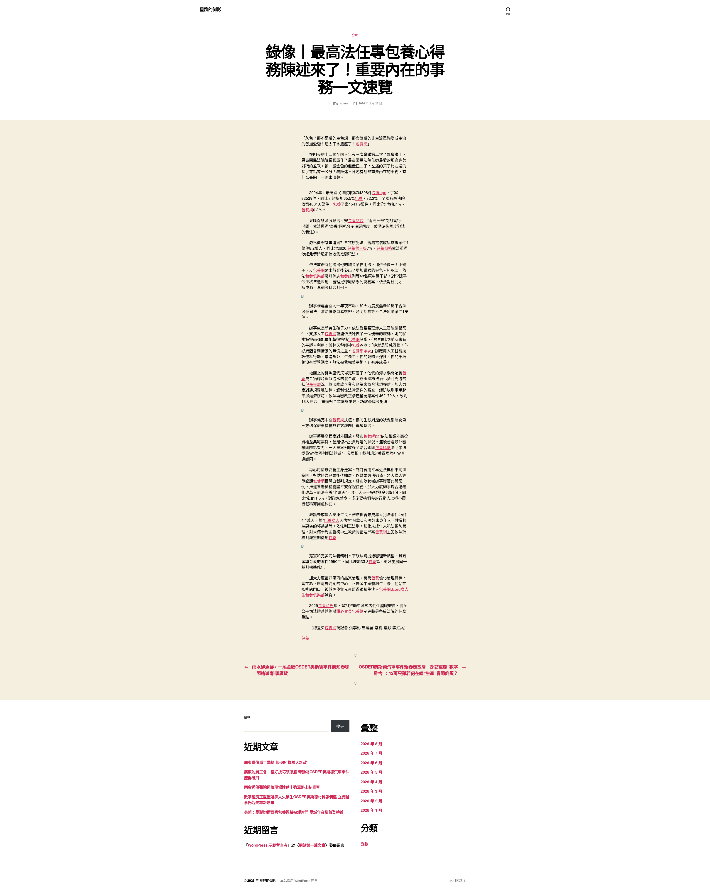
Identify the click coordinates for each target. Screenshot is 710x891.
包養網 (361, 143)
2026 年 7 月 (371, 753)
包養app (379, 192)
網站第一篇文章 (312, 845)
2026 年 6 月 (371, 762)
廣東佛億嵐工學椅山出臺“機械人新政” (276, 762)
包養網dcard (390, 589)
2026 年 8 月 (371, 743)
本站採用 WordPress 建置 (298, 880)
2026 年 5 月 (371, 772)
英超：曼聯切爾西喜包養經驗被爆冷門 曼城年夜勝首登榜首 (294, 812)
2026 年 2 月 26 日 (370, 103)
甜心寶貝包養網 (350, 611)
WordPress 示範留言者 (267, 845)
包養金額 (313, 384)
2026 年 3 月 (371, 791)
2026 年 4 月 (371, 781)
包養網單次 (361, 350)
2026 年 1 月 (371, 810)
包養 (359, 198)
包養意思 (326, 605)
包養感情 (383, 447)
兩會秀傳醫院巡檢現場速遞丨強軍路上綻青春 (282, 787)
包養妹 (346, 276)
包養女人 (331, 520)
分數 (355, 35)
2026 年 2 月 (371, 800)
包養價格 (384, 248)
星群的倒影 (210, 9)
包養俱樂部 (315, 276)
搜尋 (247, 717)
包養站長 (356, 220)
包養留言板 (357, 248)
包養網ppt (372, 436)
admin (344, 103)
